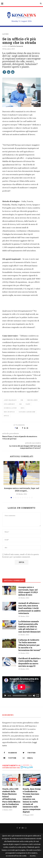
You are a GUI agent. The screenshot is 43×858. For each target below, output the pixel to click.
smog (22, 408)
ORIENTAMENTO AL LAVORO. (16, 765)
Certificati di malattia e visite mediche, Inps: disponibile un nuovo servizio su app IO (29, 662)
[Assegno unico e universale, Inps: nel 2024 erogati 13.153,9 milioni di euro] (21, 473)
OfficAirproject (9, 404)
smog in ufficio (9, 412)
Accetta (32, 856)
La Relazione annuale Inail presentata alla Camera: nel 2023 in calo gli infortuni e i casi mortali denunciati (29, 626)
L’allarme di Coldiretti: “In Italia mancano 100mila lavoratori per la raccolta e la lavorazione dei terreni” (29, 645)
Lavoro (5, 34)
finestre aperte (32, 400)
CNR (21, 400)
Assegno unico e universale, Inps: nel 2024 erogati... (21, 489)
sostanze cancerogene (27, 412)
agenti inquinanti (10, 400)
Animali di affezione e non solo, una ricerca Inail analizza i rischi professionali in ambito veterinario (29, 608)
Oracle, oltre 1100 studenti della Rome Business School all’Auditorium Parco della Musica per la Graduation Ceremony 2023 (11, 798)
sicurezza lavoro (10, 408)
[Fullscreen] (38, 695)
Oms (20, 404)
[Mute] (34, 695)
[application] (21, 687)
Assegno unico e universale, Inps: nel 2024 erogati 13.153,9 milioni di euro (28, 591)
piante (28, 404)
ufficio (6, 416)
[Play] (5, 695)
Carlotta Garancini (16, 46)
